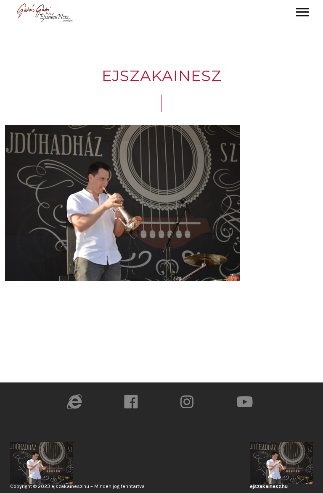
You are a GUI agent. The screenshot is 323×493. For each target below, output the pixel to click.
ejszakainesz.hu (269, 486)
